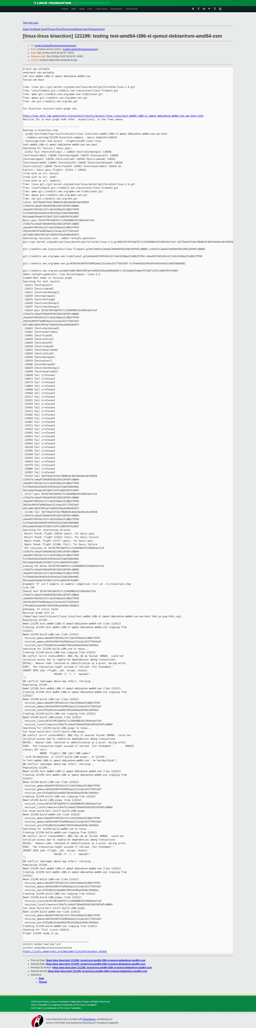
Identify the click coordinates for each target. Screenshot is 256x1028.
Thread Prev (54, 29)
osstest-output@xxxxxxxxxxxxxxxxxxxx (55, 45)
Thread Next (68, 29)
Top (25, 22)
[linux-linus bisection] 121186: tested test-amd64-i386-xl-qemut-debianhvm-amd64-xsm (95, 960)
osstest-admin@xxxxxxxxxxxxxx (80, 49)
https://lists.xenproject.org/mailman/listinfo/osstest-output (65, 951)
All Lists (33, 22)
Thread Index (97, 29)
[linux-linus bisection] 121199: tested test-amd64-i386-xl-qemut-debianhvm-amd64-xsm (95, 964)
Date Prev (28, 29)
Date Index (82, 29)
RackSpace (89, 1019)
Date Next (40, 29)
